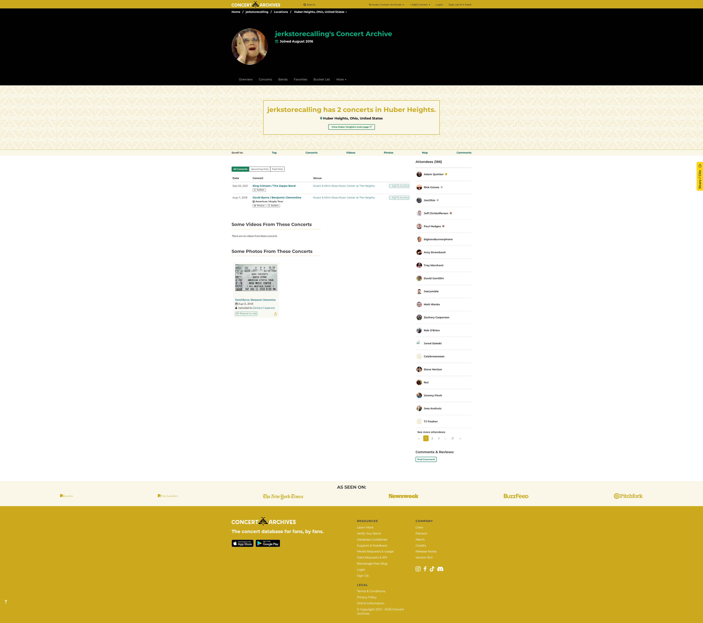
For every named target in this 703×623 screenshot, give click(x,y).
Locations (281, 12)
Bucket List (321, 79)
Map (425, 152)
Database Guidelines (372, 539)
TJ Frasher (431, 421)
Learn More (365, 527)
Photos (388, 152)
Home (236, 12)
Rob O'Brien (432, 330)
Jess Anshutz (433, 408)
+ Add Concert (418, 4)
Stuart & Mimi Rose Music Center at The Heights (344, 185)
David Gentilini (434, 278)
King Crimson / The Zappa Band (274, 185)
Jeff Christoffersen (436, 213)
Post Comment (426, 459)
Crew (419, 527)
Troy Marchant (433, 265)
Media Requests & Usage (375, 551)
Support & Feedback (372, 545)
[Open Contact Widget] (5, 602)
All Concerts (240, 169)
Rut (426, 382)
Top (274, 152)
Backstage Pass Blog (372, 563)
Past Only (277, 169)
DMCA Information (370, 603)
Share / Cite (700, 179)
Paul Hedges (432, 226)
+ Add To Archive (399, 186)
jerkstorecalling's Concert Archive (333, 34)
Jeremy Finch (433, 395)
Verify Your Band (369, 533)
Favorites (300, 79)
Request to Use (247, 313)
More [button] (340, 79)
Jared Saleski (433, 343)
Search (310, 4)
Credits (421, 545)
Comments (464, 152)
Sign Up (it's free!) (460, 4)
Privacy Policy (367, 597)
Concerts (265, 79)
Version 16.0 (424, 557)
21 (452, 438)
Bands (283, 79)
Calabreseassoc (434, 356)
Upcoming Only (260, 169)
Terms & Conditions (371, 591)
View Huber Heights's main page (350, 127)
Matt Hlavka (432, 304)
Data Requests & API (372, 557)
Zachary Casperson (264, 307)
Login (439, 4)
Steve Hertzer (433, 369)
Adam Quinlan (434, 174)
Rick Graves (431, 187)
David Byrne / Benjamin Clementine (277, 197)
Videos (350, 152)
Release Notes (426, 551)
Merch (420, 539)
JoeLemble (431, 291)
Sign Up (363, 575)
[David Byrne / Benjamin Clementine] (256, 279)
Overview (246, 79)
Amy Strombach (435, 252)
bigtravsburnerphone (438, 239)
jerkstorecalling (257, 12)
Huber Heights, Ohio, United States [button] (319, 12)
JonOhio (429, 200)
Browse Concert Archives (385, 4)
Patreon (421, 533)
